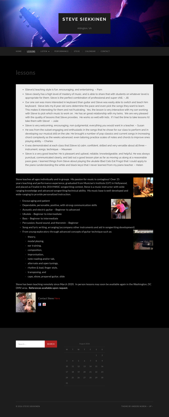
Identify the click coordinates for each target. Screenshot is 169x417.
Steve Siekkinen (84, 19)
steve (77, 51)
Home (19, 51)
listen (44, 51)
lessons (31, 51)
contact (105, 51)
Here (57, 298)
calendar (90, 51)
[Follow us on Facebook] (39, 304)
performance (61, 51)
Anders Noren (139, 406)
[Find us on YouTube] (44, 304)
